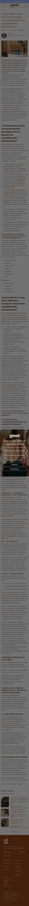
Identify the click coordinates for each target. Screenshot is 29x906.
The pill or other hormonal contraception (14, 451)
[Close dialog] (27, 431)
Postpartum (14, 464)
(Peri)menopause (14, 469)
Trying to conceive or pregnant (14, 460)
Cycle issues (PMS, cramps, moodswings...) (14, 455)
